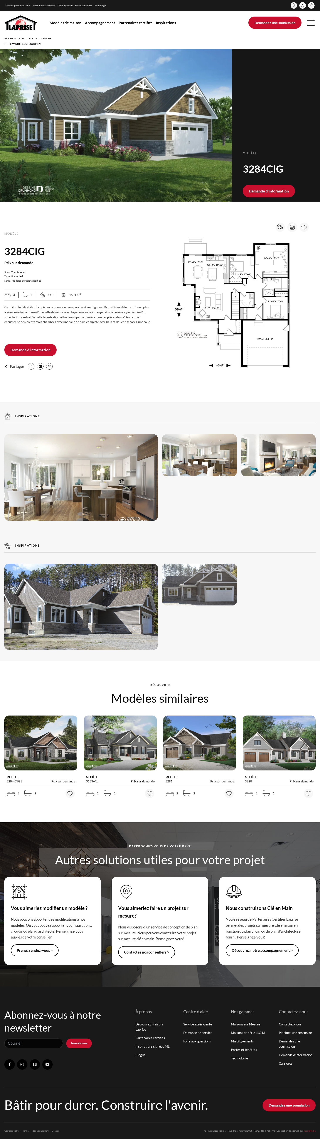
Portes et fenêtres (83, 5)
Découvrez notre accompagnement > (262, 950)
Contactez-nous (290, 1024)
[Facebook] (31, 366)
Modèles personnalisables (17, 5)
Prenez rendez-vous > (35, 950)
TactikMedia (310, 1130)
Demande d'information (269, 191)
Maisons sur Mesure (245, 1024)
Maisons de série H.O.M (44, 5)
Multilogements (65, 5)
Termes (26, 1130)
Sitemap (56, 1130)
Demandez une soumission (274, 22)
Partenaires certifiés (135, 22)
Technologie (100, 5)
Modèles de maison (65, 22)
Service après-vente (197, 1024)
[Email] (40, 366)
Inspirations (166, 22)
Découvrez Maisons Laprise (149, 1026)
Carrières (286, 1063)
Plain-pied (17, 276)
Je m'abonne (79, 1043)
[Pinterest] (49, 366)
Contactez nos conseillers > (146, 952)
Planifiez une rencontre (295, 1033)
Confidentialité (11, 1130)
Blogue (140, 1055)
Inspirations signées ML (152, 1046)
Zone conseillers (41, 1130)
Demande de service (197, 1033)
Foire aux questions (197, 1041)
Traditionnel (18, 272)
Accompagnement (100, 22)
